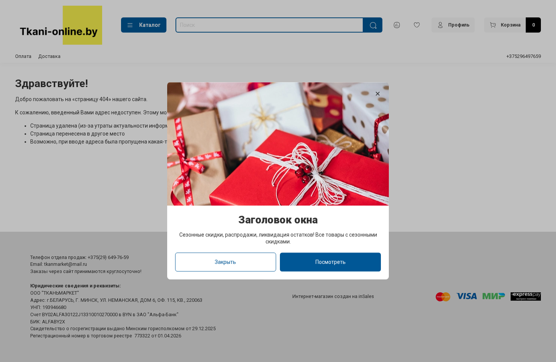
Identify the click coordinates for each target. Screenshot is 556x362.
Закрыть (225, 262)
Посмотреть (330, 262)
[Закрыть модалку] (378, 94)
